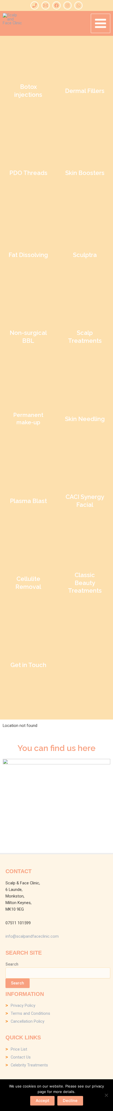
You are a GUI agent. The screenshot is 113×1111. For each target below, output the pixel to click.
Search (11, 964)
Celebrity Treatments (29, 1065)
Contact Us (21, 1057)
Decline (70, 1100)
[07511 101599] (34, 5)
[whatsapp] (78, 5)
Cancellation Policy (27, 1021)
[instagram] (67, 5)
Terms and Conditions (30, 1013)
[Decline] (106, 1095)
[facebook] (56, 5)
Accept (42, 1100)
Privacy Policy (23, 1005)
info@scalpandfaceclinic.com (32, 936)
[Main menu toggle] (100, 23)
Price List (19, 1049)
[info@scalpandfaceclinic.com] (45, 5)
